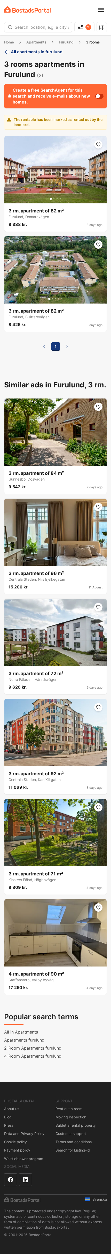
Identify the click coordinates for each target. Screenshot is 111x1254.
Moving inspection (71, 1117)
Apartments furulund (24, 1040)
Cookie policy (15, 1142)
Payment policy (17, 1150)
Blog (8, 1117)
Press (8, 1125)
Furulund (66, 42)
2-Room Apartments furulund (32, 1048)
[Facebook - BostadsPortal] (10, 1179)
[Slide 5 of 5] (61, 298)
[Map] (102, 27)
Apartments (36, 42)
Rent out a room (69, 1109)
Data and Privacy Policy (24, 1133)
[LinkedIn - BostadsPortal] (25, 1179)
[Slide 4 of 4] (60, 198)
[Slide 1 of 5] (49, 298)
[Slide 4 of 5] (58, 298)
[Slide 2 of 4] (54, 198)
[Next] (67, 346)
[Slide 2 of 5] (52, 298)
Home (9, 42)
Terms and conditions (74, 1142)
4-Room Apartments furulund (32, 1056)
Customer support (71, 1133)
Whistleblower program (23, 1158)
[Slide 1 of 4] (50, 198)
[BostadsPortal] (27, 9)
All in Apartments (21, 1032)
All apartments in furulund (36, 51)
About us (11, 1109)
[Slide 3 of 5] (55, 298)
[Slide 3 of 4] (57, 198)
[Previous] (44, 346)
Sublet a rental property (76, 1125)
